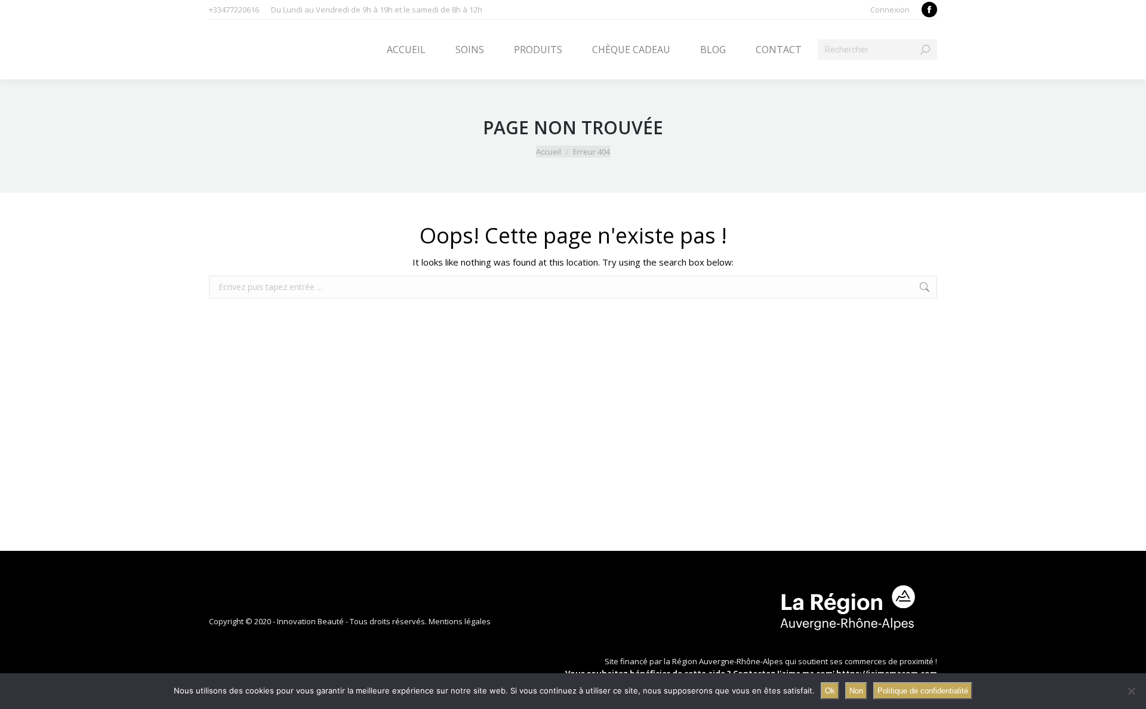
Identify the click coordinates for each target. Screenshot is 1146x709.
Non (856, 690)
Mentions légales (460, 621)
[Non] (1131, 691)
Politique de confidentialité (922, 690)
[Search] (925, 49)
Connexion (890, 9)
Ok (830, 690)
